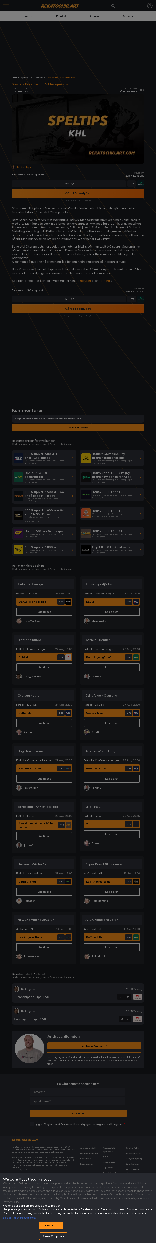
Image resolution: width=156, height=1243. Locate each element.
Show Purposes (53, 1236)
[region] (78, 1208)
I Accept (51, 1225)
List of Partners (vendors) (19, 1217)
